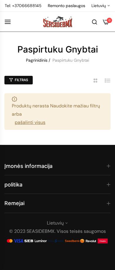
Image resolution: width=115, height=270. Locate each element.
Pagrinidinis (36, 60)
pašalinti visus (30, 122)
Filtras (21, 80)
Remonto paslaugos (66, 5)
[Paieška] (94, 21)
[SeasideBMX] (57, 21)
